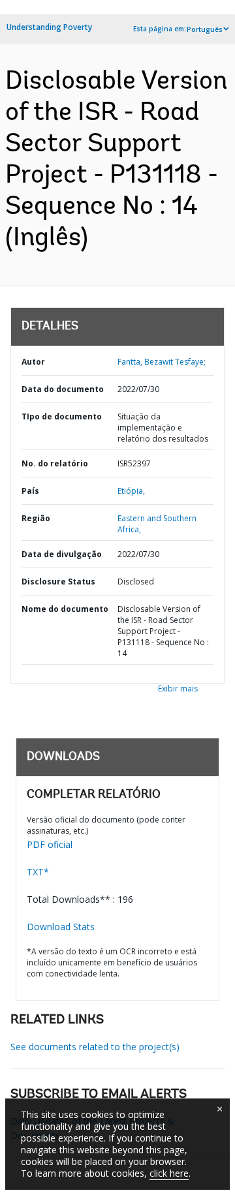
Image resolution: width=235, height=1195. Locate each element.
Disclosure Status (58, 581)
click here (169, 1173)
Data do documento (63, 389)
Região (36, 518)
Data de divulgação (62, 554)
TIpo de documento (62, 416)
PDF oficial (49, 844)
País (30, 490)
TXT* (38, 872)
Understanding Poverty (49, 27)
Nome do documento (65, 608)
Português (205, 29)
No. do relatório (55, 463)
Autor (33, 361)
